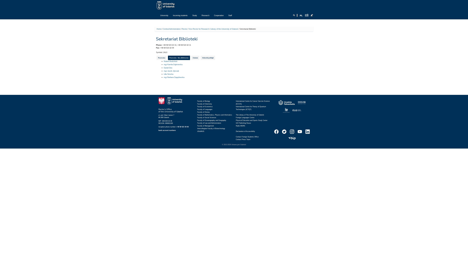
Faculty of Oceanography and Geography (211, 120)
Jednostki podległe (208, 58)
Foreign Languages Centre (245, 117)
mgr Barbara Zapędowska (174, 77)
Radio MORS (240, 126)
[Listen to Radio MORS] (306, 15)
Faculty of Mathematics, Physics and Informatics (214, 115)
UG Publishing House (243, 123)
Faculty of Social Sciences (206, 117)
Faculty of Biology (203, 101)
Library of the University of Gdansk (224, 29)
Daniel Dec (168, 68)
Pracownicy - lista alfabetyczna (179, 58)
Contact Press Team (243, 139)
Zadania (195, 58)
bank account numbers (167, 130)
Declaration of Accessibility (245, 131)
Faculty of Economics (205, 107)
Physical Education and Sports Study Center (251, 120)
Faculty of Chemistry (204, 104)
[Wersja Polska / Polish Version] (301, 16)
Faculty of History (203, 112)
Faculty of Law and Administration (209, 123)
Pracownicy (161, 58)
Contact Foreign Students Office (247, 137)
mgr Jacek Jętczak (171, 71)
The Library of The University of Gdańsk (250, 115)
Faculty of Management (205, 126)
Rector (184, 29)
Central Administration (171, 29)
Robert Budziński (170, 61)
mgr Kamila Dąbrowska (173, 64)
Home (159, 29)
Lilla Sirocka (168, 74)
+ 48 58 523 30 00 (182, 127)
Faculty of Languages (204, 109)
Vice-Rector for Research (199, 29)
